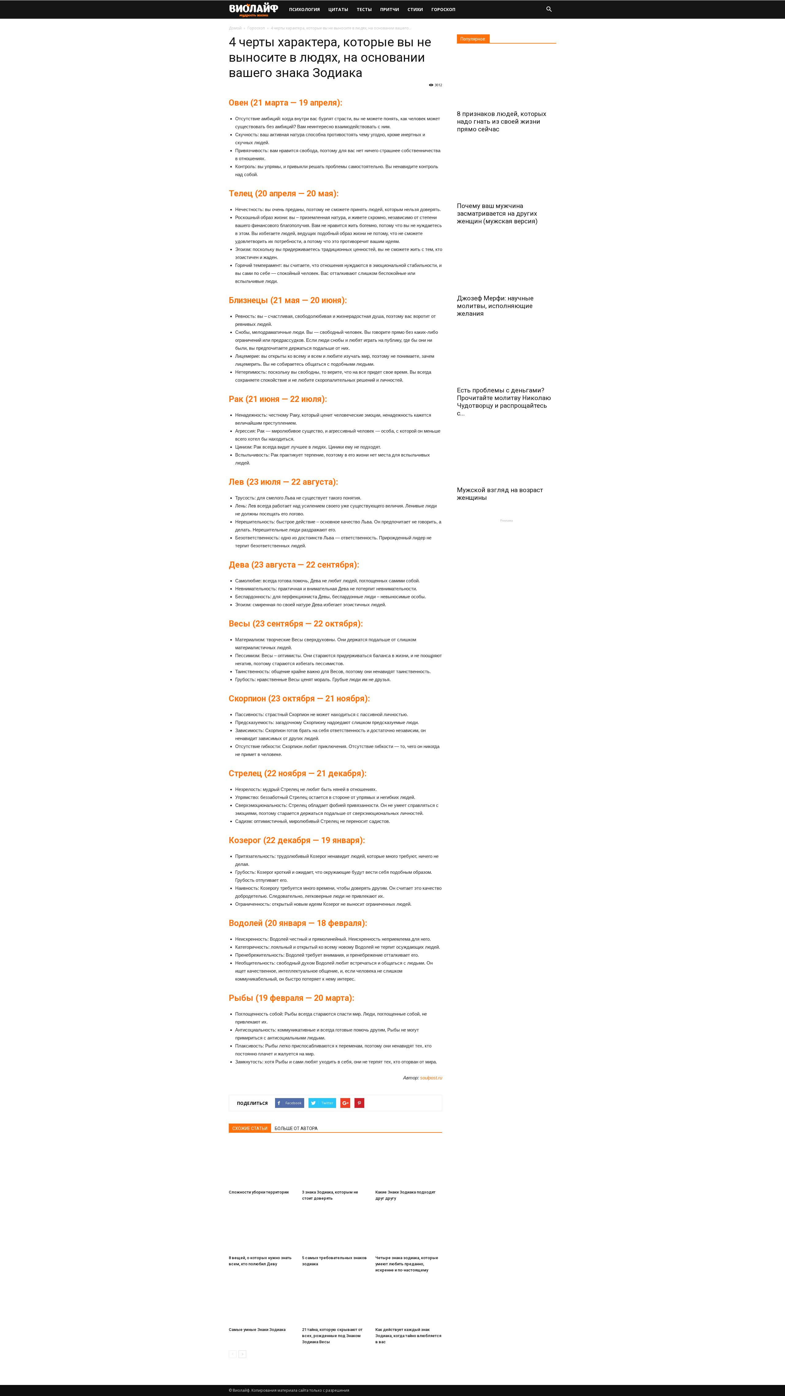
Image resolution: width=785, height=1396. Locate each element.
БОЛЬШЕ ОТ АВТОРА (296, 1128)
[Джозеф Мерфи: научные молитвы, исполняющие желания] (506, 263)
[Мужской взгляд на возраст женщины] (506, 455)
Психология (304, 9)
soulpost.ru (431, 1077)
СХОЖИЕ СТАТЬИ (249, 1128)
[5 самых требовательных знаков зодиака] (335, 1230)
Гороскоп (443, 9)
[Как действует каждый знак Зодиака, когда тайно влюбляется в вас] (408, 1301)
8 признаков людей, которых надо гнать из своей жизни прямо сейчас (501, 121)
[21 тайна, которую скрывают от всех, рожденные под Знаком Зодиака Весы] (335, 1301)
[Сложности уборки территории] (262, 1164)
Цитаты (338, 9)
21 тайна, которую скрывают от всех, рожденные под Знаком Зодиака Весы (332, 1335)
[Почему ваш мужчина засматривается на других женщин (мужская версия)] (506, 171)
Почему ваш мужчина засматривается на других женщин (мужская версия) (497, 213)
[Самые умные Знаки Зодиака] (262, 1301)
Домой (235, 28)
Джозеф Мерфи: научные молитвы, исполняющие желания (495, 306)
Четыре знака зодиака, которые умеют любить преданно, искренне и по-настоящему (406, 1263)
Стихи (415, 9)
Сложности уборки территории (259, 1192)
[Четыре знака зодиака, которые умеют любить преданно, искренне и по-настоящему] (408, 1230)
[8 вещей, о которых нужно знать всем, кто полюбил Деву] (262, 1230)
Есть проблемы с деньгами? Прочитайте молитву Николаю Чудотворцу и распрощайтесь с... (504, 402)
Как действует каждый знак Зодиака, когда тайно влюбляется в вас (408, 1335)
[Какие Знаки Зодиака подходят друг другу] (408, 1164)
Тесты (364, 9)
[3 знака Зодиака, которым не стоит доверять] (335, 1164)
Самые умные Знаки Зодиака (257, 1329)
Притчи (389, 9)
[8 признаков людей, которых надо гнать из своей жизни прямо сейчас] (506, 79)
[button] (549, 10)
